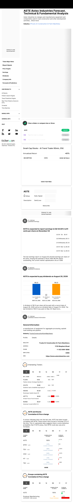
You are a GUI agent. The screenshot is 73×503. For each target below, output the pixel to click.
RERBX (25, 402)
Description (27, 200)
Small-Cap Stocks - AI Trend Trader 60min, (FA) (43, 148)
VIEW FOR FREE (46, 181)
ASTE (25, 440)
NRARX (25, 391)
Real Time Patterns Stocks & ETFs (10, 101)
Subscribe (46, 205)
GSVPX (25, 385)
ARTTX (25, 396)
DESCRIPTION (28, 158)
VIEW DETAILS (64, 158)
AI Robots (4, 93)
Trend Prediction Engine (9, 98)
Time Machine (6, 108)
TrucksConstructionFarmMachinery (41, 333)
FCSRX (25, 380)
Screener (4, 105)
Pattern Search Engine (8, 95)
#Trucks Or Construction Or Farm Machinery (45, 24)
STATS (46, 158)
